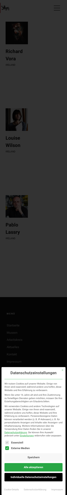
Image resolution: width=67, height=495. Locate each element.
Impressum (57, 489)
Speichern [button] (34, 457)
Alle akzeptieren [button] (33, 467)
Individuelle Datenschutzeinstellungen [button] (33, 477)
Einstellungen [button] (27, 435)
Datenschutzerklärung (15, 432)
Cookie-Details (11, 489)
